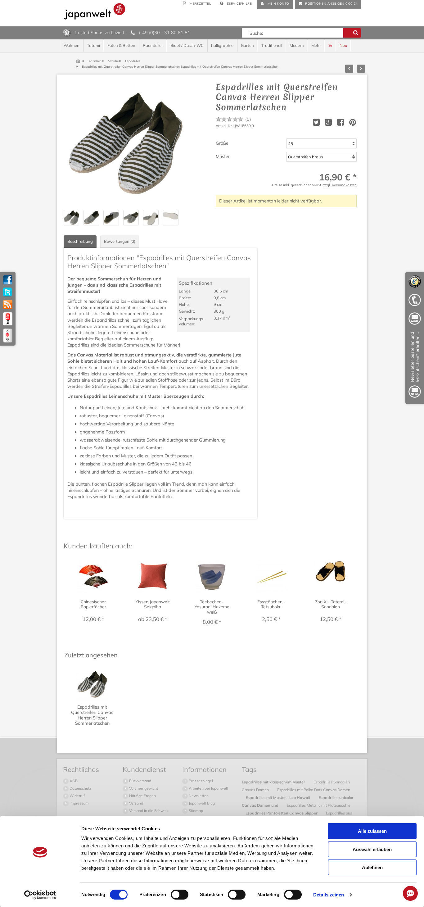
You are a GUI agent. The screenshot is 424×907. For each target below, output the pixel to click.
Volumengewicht (143, 788)
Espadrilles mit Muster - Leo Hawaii (278, 797)
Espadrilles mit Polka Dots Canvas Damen (313, 789)
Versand (135, 803)
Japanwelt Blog (201, 803)
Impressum (79, 803)
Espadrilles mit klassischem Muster (274, 781)
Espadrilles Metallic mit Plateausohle (318, 805)
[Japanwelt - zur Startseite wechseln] (95, 11)
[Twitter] (7, 292)
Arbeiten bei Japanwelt (208, 788)
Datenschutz (80, 788)
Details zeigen (328, 894)
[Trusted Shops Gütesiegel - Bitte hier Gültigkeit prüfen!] (67, 32)
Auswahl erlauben (372, 849)
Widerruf (77, 795)
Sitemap (195, 810)
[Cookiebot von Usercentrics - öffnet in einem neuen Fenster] (40, 895)
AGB (73, 780)
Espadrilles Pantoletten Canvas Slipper (282, 812)
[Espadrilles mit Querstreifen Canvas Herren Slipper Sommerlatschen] (126, 144)
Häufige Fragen (142, 795)
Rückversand (139, 780)
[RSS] (7, 304)
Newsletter (198, 795)
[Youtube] (7, 318)
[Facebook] (7, 279)
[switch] (179, 895)
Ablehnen (372, 867)
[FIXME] (414, 366)
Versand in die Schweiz (148, 810)
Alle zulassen (372, 831)
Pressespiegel (200, 780)
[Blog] (7, 335)
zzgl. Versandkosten (340, 185)
